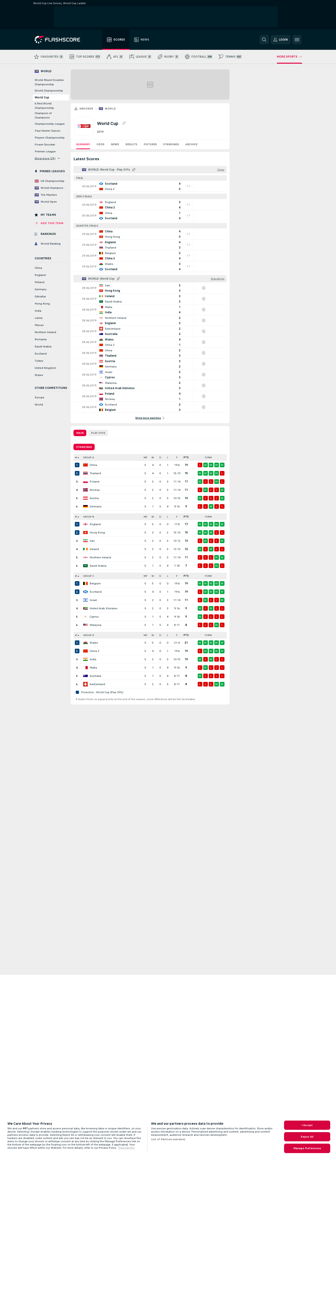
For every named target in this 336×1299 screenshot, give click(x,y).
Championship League (50, 124)
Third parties (126, 1147)
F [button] (177, 457)
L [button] (167, 457)
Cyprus (94, 616)
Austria (94, 498)
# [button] (76, 457)
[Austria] (85, 498)
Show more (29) (45, 158)
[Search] (264, 39)
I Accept (307, 1125)
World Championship (49, 90)
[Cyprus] (85, 616)
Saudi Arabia (98, 566)
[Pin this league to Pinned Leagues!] (123, 123)
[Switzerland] (85, 684)
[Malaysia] (85, 625)
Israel (93, 600)
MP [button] (145, 457)
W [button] (152, 457)
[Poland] (85, 481)
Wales (94, 643)
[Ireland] (85, 549)
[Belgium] (85, 583)
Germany (95, 506)
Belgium (95, 583)
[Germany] (85, 506)
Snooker (86, 108)
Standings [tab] (84, 447)
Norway (95, 490)
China (93, 465)
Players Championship (50, 137)
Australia (95, 676)
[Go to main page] (61, 39)
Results (131, 144)
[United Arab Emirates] (85, 608)
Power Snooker (45, 144)
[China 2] (85, 651)
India (93, 659)
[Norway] (85, 490)
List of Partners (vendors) (168, 1139)
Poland (94, 481)
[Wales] (85, 642)
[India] (85, 659)
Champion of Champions (43, 115)
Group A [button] (88, 457)
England (95, 524)
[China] (85, 465)
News (115, 144)
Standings (171, 144)
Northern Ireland (100, 557)
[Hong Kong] (85, 532)
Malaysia (95, 625)
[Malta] (85, 667)
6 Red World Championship (44, 106)
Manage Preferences (307, 1148)
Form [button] (208, 457)
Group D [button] (88, 635)
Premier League (45, 151)
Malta (93, 667)
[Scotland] (85, 591)
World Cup (42, 97)
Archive (191, 144)
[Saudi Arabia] (85, 565)
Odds (100, 144)
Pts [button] (186, 457)
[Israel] (85, 600)
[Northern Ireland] (85, 557)
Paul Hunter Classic (48, 131)
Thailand (95, 473)
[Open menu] (297, 39)
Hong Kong (97, 532)
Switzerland (97, 684)
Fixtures (150, 144)
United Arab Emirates (104, 608)
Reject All (307, 1136)
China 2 (94, 651)
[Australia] (85, 676)
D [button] (160, 457)
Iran (92, 541)
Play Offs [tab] (98, 433)
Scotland (96, 592)
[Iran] (85, 541)
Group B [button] (88, 516)
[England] (85, 524)
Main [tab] (80, 433)
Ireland (94, 549)
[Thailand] (85, 473)
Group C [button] (88, 575)
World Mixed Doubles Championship (49, 82)
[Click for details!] (150, 186)
